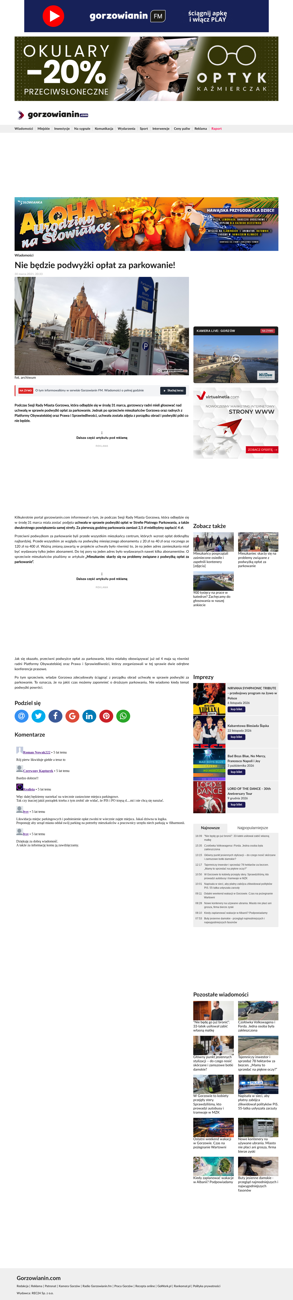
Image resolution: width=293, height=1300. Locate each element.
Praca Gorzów (123, 1286)
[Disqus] (102, 798)
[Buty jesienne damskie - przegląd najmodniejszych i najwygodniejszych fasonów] (258, 1166)
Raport (216, 128)
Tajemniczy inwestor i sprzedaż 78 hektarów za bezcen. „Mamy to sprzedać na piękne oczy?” (236, 866)
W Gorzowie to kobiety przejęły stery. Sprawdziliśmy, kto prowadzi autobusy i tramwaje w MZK (236, 876)
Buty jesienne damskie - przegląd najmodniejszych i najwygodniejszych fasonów (234, 920)
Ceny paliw (182, 128)
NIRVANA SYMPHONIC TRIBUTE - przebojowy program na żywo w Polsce (252, 693)
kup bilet (236, 709)
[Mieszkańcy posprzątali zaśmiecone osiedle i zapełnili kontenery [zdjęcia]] (213, 541)
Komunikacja (104, 128)
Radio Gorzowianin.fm (97, 1286)
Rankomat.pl (182, 1286)
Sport (144, 128)
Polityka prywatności (206, 1286)
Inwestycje (62, 128)
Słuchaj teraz (175, 390)
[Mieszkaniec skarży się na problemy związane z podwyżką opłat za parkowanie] (258, 541)
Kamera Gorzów (69, 1286)
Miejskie (44, 128)
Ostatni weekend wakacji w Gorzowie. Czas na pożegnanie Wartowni (238, 895)
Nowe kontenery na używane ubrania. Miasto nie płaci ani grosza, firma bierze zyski (238, 905)
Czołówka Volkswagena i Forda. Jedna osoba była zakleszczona (233, 847)
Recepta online (145, 1286)
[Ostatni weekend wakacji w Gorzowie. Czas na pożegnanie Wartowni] (213, 1127)
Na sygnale (82, 128)
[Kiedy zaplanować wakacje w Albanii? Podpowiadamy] (213, 1166)
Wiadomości (24, 128)
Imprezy (203, 677)
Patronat (50, 1286)
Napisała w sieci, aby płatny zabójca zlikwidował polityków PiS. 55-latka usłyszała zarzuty (238, 885)
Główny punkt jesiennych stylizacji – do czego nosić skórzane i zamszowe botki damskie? (240, 857)
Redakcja (23, 1286)
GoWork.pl (164, 1286)
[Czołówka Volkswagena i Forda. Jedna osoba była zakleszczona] (258, 1010)
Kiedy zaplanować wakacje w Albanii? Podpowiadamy (235, 912)
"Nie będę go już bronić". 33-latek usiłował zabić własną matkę (236, 838)
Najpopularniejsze (252, 828)
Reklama (201, 128)
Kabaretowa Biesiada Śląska (248, 726)
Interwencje (161, 128)
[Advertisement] (146, 165)
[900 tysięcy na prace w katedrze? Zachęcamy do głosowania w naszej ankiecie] (213, 580)
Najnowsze (210, 828)
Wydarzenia (126, 128)
